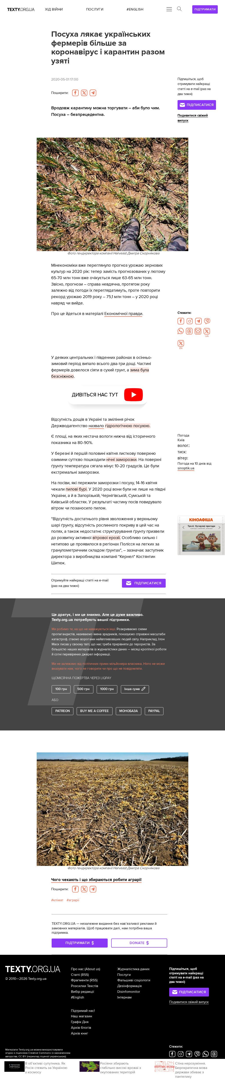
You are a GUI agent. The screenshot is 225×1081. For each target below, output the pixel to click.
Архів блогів (81, 1027)
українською (57, 1056)
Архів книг (79, 1033)
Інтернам (124, 997)
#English (77, 997)
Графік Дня (80, 1022)
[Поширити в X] (84, 93)
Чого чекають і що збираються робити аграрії (96, 879)
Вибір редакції (82, 991)
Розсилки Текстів (84, 986)
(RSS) (85, 975)
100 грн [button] (61, 689)
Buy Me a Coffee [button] (94, 711)
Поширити (60, 93)
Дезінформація (129, 986)
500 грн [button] (83, 689)
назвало (96, 425)
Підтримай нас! (83, 1011)
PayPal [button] (154, 711)
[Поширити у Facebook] (75, 93)
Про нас (77, 969)
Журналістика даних (133, 969)
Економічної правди (123, 313)
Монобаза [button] (128, 711)
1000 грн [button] (107, 689)
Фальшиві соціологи (133, 980)
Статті (75, 975)
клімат (58, 900)
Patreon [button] (62, 711)
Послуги (124, 975)
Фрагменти (80, 980)
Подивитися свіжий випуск (189, 1002)
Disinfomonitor (128, 991)
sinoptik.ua (186, 468)
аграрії (74, 900)
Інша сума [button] (132, 689)
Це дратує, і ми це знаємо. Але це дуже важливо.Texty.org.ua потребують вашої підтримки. (97, 617)
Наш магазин (81, 1016)
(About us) (92, 969)
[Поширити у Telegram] (93, 93)
